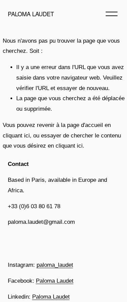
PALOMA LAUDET (31, 13)
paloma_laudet (55, 265)
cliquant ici (16, 135)
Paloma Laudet (54, 281)
